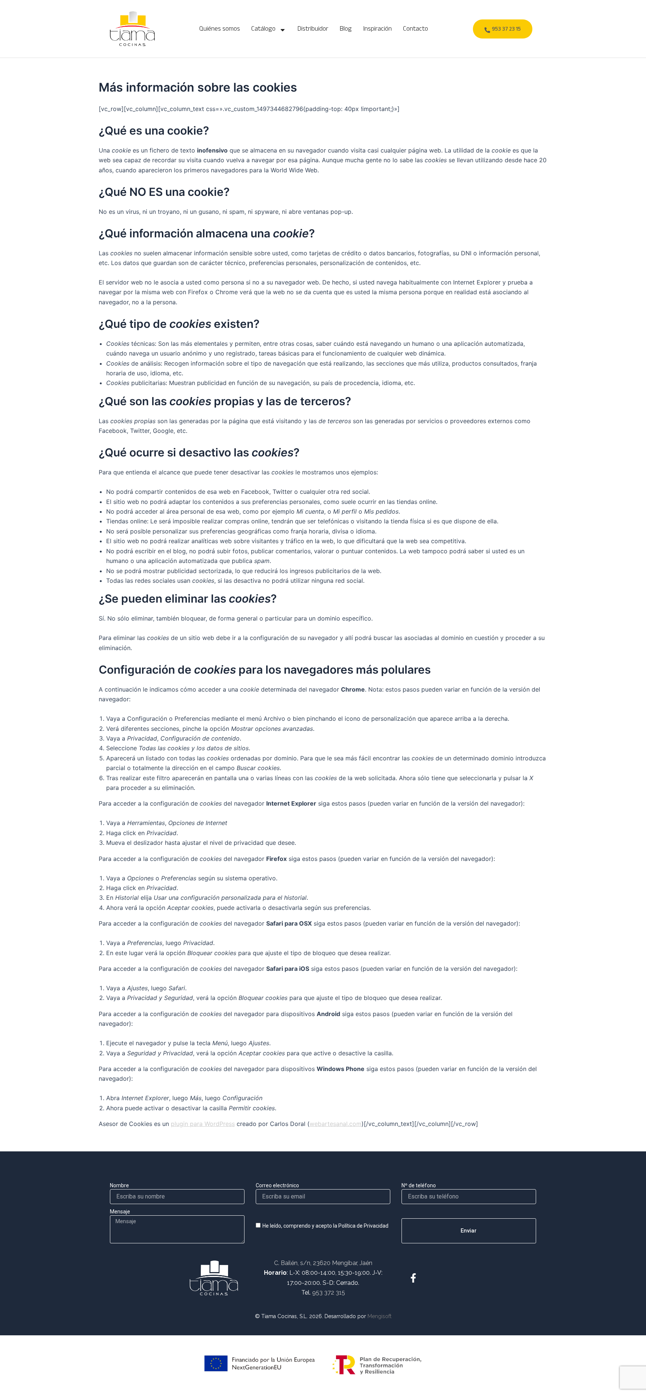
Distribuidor (312, 30)
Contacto (415, 30)
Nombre (119, 1185)
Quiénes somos (219, 30)
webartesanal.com (336, 1123)
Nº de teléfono (419, 1185)
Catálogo (263, 30)
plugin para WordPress (203, 1123)
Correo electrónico (277, 1185)
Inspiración (377, 30)
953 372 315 (328, 1292)
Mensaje (120, 1212)
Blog (345, 30)
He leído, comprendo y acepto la (325, 1226)
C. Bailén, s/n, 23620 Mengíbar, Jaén (323, 1263)
